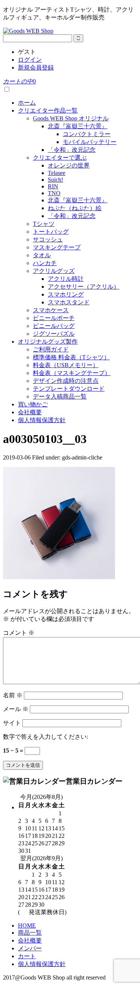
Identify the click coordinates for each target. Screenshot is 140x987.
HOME (27, 925)
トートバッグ (51, 231)
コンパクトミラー (87, 134)
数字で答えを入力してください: (45, 737)
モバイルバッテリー (89, 142)
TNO (54, 193)
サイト (12, 723)
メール (15, 709)
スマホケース (51, 310)
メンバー (30, 948)
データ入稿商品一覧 (60, 396)
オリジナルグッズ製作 (48, 341)
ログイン (30, 59)
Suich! (55, 179)
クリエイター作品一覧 (48, 110)
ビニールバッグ (54, 326)
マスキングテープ (57, 247)
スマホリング (66, 294)
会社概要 (30, 412)
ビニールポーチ (54, 318)
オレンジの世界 (69, 165)
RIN (53, 186)
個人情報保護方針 (42, 420)
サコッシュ (48, 239)
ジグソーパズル (54, 333)
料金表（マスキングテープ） (72, 373)
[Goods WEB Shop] (28, 31)
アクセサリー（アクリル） (83, 286)
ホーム (27, 102)
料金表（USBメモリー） (66, 365)
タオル (42, 255)
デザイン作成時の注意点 (66, 381)
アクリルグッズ (54, 271)
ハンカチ (45, 263)
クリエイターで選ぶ (60, 157)
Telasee (56, 173)
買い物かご (33, 404)
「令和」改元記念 (72, 150)
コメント (18, 633)
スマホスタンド (69, 302)
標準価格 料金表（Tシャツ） (71, 357)
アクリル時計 (66, 279)
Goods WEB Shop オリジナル (71, 118)
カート (27, 956)
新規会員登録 (36, 67)
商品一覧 (30, 932)
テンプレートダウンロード (69, 388)
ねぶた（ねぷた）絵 (75, 208)
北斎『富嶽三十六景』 (78, 126)
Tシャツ (44, 224)
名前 (12, 695)
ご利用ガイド (51, 349)
